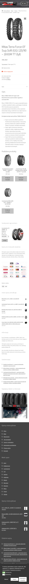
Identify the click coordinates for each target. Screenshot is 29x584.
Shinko (5, 494)
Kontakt (6, 451)
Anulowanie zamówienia (10, 445)
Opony (15, 10)
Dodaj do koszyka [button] (7, 178)
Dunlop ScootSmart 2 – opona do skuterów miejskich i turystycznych (13, 365)
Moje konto (6, 436)
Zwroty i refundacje (8, 442)
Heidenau (6, 477)
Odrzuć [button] (6, 579)
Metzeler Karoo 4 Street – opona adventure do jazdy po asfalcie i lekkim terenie (15, 378)
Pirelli (5, 491)
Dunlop (5, 474)
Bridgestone (7, 466)
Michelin (6, 486)
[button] (25, 18)
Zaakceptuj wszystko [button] (23, 579)
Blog (5, 434)
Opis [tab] (3, 86)
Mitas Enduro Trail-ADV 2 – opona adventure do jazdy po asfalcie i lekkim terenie (14, 369)
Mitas (9, 79)
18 (6, 79)
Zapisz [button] (14, 579)
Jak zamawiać (7, 439)
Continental (7, 469)
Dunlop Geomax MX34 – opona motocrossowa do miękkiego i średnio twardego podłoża (14, 382)
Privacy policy (7, 448)
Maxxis (5, 480)
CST (5, 471)
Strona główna (6, 10)
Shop (12, 10)
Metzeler (6, 483)
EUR (6, 286)
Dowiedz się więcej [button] (15, 570)
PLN (3, 286)
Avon (5, 463)
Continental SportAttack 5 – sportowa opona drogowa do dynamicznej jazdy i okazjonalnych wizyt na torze (14, 374)
